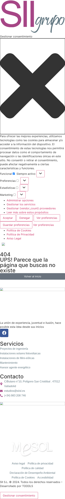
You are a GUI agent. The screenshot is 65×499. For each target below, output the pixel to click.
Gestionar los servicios (21, 204)
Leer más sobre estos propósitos (27, 212)
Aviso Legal (14, 238)
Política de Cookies (19, 230)
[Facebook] (4, 333)
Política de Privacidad (20, 234)
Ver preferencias (46, 218)
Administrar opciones (20, 200)
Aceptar (8, 218)
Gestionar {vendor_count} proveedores (31, 208)
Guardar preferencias (16, 225)
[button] (32, 86)
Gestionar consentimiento (19, 495)
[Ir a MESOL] (32, 449)
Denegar (24, 218)
